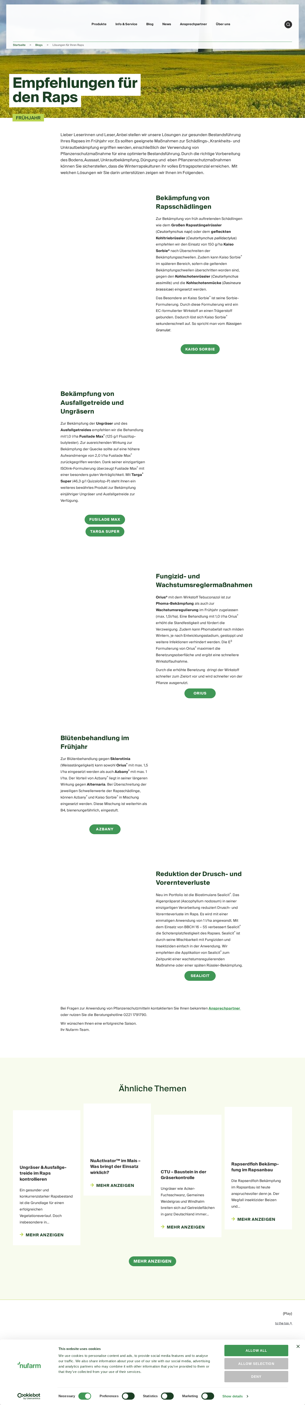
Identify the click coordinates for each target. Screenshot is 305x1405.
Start (288, 24)
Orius (200, 693)
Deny (256, 1376)
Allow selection (256, 1364)
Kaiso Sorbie (200, 349)
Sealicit (200, 976)
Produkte (99, 24)
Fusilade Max (104, 519)
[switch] (128, 1396)
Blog (149, 24)
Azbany (104, 829)
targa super (105, 531)
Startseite (19, 45)
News (166, 24)
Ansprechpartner (193, 24)
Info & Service (126, 24)
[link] (23, 23)
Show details (232, 1396)
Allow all (256, 1350)
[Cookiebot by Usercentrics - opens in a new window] (28, 1396)
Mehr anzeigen (152, 1261)
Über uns (223, 24)
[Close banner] (298, 1350)
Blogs (39, 45)
